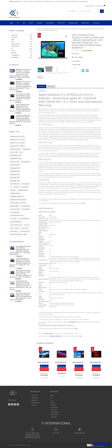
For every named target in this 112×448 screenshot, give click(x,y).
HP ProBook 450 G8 (15, 209)
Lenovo (31, 23)
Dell (24, 23)
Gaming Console (73, 23)
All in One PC (61, 23)
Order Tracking (35, 402)
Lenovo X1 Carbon (14, 228)
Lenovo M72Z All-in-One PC (17, 215)
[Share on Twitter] (82, 71)
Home (38, 28)
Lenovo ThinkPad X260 (15, 225)
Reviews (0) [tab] (51, 86)
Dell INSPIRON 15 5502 (15, 158)
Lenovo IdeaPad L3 (15, 212)
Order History (35, 397)
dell (21, 152)
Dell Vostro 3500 (25, 184)
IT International (72, 322)
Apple (11, 23)
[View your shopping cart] (103, 6)
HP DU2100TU (24, 187)
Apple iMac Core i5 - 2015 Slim (17, 143)
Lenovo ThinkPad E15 (24, 218)
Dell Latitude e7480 (15, 180)
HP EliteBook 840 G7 (15, 193)
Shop (42, 28)
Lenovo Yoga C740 (24, 231)
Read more (45, 366)
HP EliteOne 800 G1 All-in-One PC (18, 203)
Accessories (96, 23)
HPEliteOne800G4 (14, 206)
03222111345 (27, 1)
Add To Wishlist (45, 377)
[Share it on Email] (87, 71)
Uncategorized (15, 55)
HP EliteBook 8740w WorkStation (18, 199)
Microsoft (39, 23)
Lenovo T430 (13, 218)
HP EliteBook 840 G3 (23, 190)
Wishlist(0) (99, 6)
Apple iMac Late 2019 (15, 149)
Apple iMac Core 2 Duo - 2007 (17, 136)
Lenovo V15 (26, 225)
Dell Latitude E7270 (15, 174)
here (83, 203)
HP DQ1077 (16, 187)
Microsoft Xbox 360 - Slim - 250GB (18, 234)
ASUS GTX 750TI (14, 152)
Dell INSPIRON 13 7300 (15, 155)
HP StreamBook (26, 209)
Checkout (34, 405)
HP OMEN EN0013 (25, 206)
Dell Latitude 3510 (25, 161)
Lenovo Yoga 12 (14, 231)
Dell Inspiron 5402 (14, 161)
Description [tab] (41, 86)
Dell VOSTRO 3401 (14, 184)
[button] (66, 36)
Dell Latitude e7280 (15, 177)
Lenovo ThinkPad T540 (15, 221)
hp (11, 187)
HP (18, 23)
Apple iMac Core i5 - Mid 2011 (17, 146)
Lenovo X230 (25, 228)
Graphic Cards (85, 23)
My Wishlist (34, 400)
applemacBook (26, 149)
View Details (45, 369)
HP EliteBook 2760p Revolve (17, 196)
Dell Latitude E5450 (15, 168)
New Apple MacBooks (55, 336)
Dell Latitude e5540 (15, 171)
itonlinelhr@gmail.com (17, 1)
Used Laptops (50, 23)
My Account (34, 395)
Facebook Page (48, 333)
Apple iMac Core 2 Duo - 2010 (17, 139)
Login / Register (91, 6)
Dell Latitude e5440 (15, 165)
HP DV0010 (13, 190)
